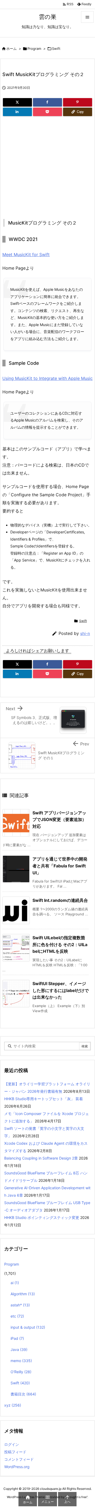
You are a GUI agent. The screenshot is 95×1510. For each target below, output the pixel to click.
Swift (56, 48)
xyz (12, 1405)
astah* (20, 1305)
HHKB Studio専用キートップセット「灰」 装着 (43, 1098)
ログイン (11, 1444)
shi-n (85, 633)
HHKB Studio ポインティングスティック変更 (41, 1217)
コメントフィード (19, 1459)
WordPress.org (17, 1466)
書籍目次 (23, 1394)
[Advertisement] (46, 166)
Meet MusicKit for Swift (26, 254)
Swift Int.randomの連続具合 (60, 900)
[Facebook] (47, 102)
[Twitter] (17, 102)
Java (19, 1349)
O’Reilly (21, 1371)
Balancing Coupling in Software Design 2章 (41, 1158)
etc (17, 1316)
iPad (17, 1338)
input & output (28, 1327)
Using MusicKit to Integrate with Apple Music (47, 378)
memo (21, 1360)
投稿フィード (15, 1452)
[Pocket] (47, 112)
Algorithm (23, 1294)
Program (34, 48)
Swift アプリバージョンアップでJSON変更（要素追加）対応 (59, 819)
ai (15, 1282)
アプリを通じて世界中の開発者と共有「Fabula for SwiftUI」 (59, 865)
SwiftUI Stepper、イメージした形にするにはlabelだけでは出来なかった (60, 990)
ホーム (11, 48)
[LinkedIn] (17, 112)
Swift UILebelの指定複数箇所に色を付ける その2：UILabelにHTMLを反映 (59, 944)
